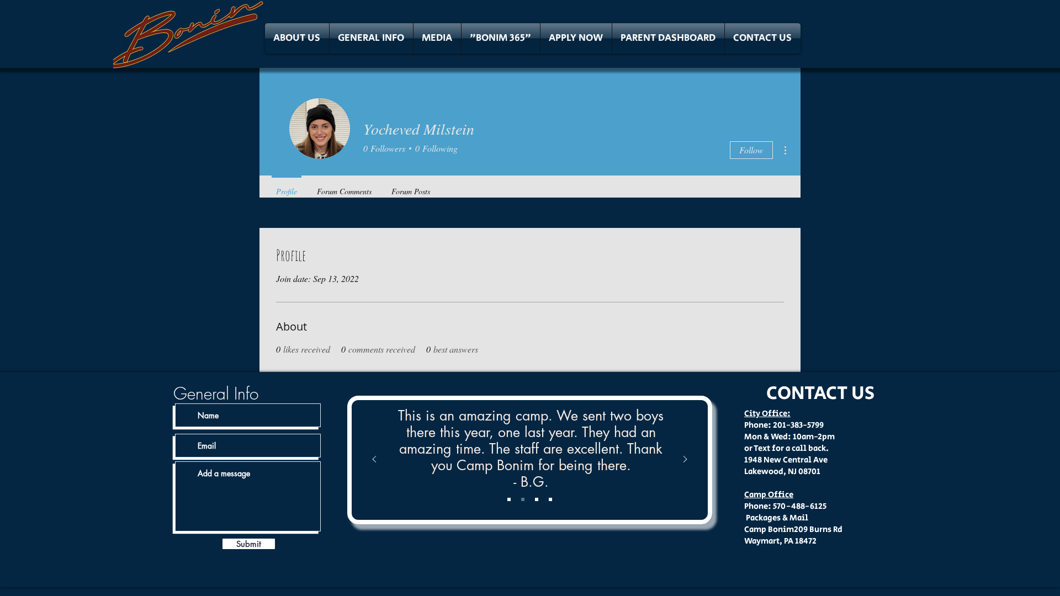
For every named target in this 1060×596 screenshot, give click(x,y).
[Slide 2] (522, 499)
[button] (297, 38)
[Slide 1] (509, 499)
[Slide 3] (536, 499)
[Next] (685, 460)
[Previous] (374, 460)
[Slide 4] (550, 499)
